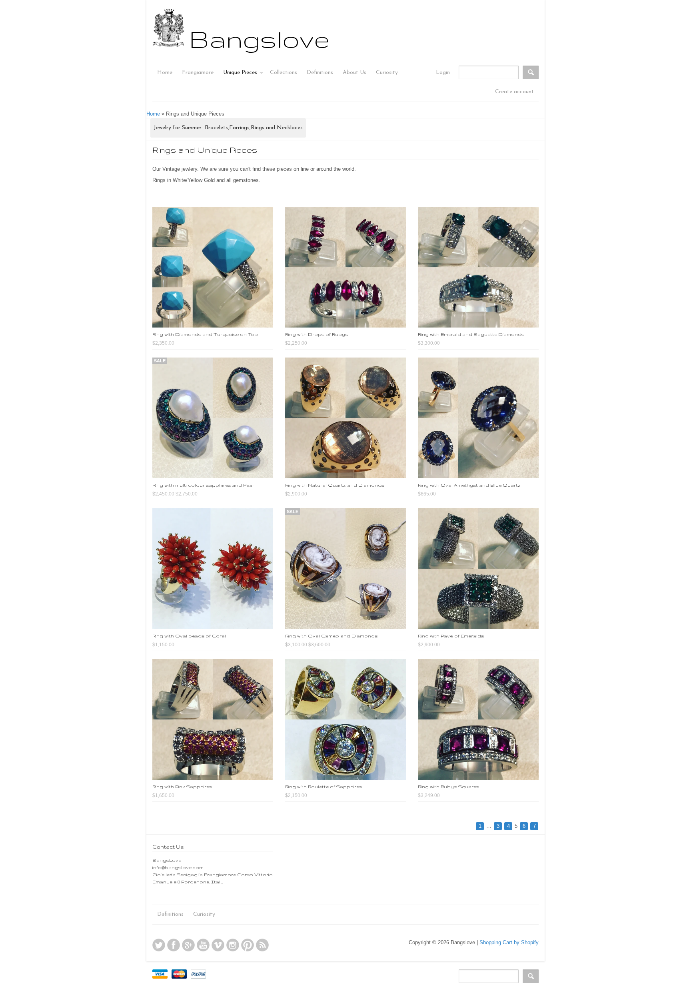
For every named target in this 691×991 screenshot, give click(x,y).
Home (153, 114)
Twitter (158, 945)
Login (443, 73)
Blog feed (262, 945)
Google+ (188, 945)
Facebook (173, 945)
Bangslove (259, 39)
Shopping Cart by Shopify (509, 942)
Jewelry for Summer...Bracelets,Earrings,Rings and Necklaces (228, 128)
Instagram (232, 945)
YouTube (203, 945)
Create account (514, 92)
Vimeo (218, 945)
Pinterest (247, 945)
